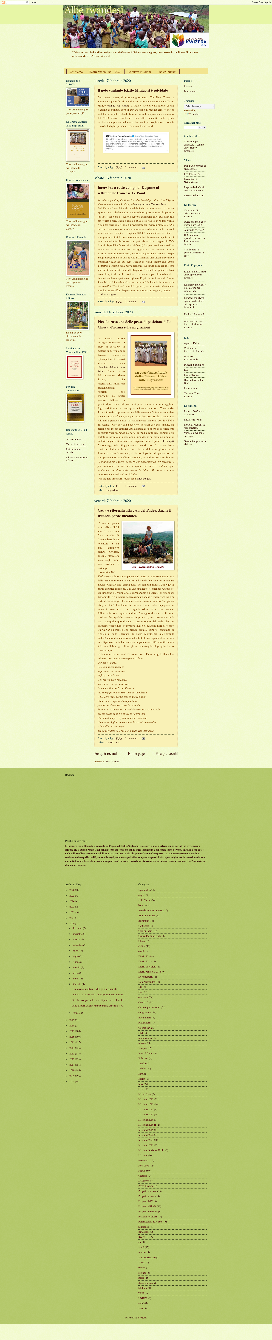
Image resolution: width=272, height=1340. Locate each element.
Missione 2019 (145, 1130)
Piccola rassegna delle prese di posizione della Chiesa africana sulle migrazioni (134, 324)
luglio (76, 956)
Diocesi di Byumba (194, 364)
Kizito (141, 1078)
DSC (140, 987)
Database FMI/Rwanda (191, 358)
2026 (71, 890)
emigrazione (112, 490)
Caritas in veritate (75, 444)
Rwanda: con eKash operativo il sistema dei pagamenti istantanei (194, 302)
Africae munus (73, 439)
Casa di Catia (112, 742)
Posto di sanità (145, 1186)
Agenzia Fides (191, 343)
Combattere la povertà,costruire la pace (194, 253)
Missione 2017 (145, 1114)
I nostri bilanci (166, 72)
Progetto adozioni (147, 1191)
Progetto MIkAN (147, 1206)
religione (143, 1226)
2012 (71, 1059)
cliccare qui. (144, 478)
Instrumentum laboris (73, 450)
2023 (71, 906)
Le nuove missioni (139, 72)
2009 (71, 1076)
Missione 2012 (145, 1099)
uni (140, 1303)
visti (140, 1308)
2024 (71, 901)
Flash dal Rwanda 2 (194, 314)
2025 (71, 895)
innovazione (144, 1038)
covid (141, 951)
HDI (140, 1032)
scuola (141, 1252)
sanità (141, 1247)
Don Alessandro (146, 982)
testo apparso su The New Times (150, 204)
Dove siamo (190, 91)
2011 (71, 1064)
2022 (71, 912)
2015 (71, 1042)
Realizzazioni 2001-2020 (105, 72)
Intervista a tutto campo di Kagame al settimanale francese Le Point (128, 190)
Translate (195, 114)
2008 (71, 1081)
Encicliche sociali (193, 419)
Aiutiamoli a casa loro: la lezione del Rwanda (193, 324)
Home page (136, 753)
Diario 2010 (144, 956)
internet (142, 1043)
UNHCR (142, 1298)
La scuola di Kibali (194, 195)
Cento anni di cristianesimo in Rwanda (192, 213)
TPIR (141, 1293)
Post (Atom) (112, 761)
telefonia (142, 1288)
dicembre (77, 928)
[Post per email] (143, 167)
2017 (71, 1031)
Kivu (141, 1073)
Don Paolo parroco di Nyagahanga (195, 167)
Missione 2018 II (147, 1124)
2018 (71, 1025)
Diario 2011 (144, 961)
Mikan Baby (144, 1094)
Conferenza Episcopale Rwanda (194, 349)
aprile (76, 973)
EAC (140, 992)
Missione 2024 (145, 1140)
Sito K (141, 1262)
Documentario (145, 976)
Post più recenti (105, 753)
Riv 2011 (143, 1237)
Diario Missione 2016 (149, 971)
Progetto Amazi (146, 1196)
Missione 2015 (145, 1109)
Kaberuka (143, 1058)
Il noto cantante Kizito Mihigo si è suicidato (133, 90)
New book (143, 1165)
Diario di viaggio (147, 966)
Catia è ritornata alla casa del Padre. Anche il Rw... (98, 1005)
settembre (78, 945)
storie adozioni (146, 1283)
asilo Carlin (144, 900)
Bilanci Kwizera (146, 915)
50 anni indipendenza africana (195, 442)
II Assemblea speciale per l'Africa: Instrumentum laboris (195, 239)
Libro (141, 1089)
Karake (142, 1063)
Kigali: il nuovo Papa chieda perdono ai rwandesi (195, 275)
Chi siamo (76, 72)
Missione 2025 (145, 1145)
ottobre (76, 939)
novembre (77, 934)
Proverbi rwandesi (147, 1216)
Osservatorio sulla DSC (193, 381)
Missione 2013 (145, 1104)
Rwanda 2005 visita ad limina (194, 412)
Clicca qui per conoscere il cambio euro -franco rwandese (194, 146)
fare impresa (144, 1017)
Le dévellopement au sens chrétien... (194, 426)
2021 (71, 918)
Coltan (141, 946)
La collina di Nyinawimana (191, 180)
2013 (71, 1053)
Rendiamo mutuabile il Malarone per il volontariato (195, 288)
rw (139, 1242)
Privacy (188, 86)
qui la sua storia (118, 105)
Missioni (142, 1155)
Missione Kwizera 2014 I (151, 1150)
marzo (76, 978)
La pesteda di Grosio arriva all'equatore (194, 188)
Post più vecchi (167, 753)
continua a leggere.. (108, 294)
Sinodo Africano (147, 1257)
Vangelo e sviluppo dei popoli (194, 434)
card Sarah (143, 925)
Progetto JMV (145, 1201)
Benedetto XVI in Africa (151, 910)
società (141, 1267)
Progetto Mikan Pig (148, 1211)
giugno (76, 962)
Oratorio (142, 1175)
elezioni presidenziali (149, 1007)
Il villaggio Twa (192, 174)
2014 (71, 1048)
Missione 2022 (145, 1135)
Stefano (142, 1272)
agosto (76, 950)
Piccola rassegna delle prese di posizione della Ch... (98, 1000)
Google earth (145, 1027)
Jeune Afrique (191, 375)
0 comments (131, 167)
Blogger (142, 1317)
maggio (76, 967)
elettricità (143, 1002)
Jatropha (142, 1048)
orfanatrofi (143, 1181)
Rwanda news (191, 388)
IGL (186, 369)
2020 (71, 923)
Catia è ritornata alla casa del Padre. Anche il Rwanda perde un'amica (134, 512)
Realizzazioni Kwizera (150, 1221)
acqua (141, 895)
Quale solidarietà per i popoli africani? (195, 223)
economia (143, 997)
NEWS (142, 1170)
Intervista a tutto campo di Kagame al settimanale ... (98, 994)
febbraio (77, 984)
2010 (71, 1070)
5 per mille (144, 890)
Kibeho (142, 1068)
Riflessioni (143, 1231)
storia (141, 1277)
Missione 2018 (145, 1119)
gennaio (77, 1013)
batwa (141, 905)
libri (140, 1084)
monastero (143, 1160)
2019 (71, 1020)
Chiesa (141, 941)
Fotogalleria (144, 1022)
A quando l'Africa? (194, 230)
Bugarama (143, 920)
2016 (71, 1036)
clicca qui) (168, 441)
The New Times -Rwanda (193, 395)
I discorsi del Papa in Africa (77, 459)
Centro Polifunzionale (149, 936)
